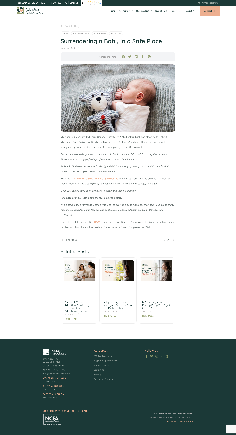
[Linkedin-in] (161, 356)
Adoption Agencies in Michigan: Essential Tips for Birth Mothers (117, 305)
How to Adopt (142, 11)
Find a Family (161, 11)
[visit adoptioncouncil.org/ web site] (52, 419)
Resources (175, 11)
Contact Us (99, 370)
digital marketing (168, 417)
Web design (154, 417)
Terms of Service (186, 421)
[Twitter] (151, 356)
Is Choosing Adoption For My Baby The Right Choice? (156, 305)
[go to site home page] (30, 10)
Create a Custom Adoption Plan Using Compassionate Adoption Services (77, 306)
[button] (123, 56)
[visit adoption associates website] (54, 352)
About (189, 11)
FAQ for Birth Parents (103, 356)
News (65, 33)
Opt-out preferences (103, 379)
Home (112, 11)
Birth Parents (100, 33)
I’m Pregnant (124, 11)
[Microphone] (167, 356)
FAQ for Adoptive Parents (105, 360)
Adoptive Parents (81, 33)
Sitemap (97, 374)
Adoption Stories (101, 365)
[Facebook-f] (146, 356)
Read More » (71, 318)
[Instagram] (156, 356)
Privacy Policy (173, 421)
